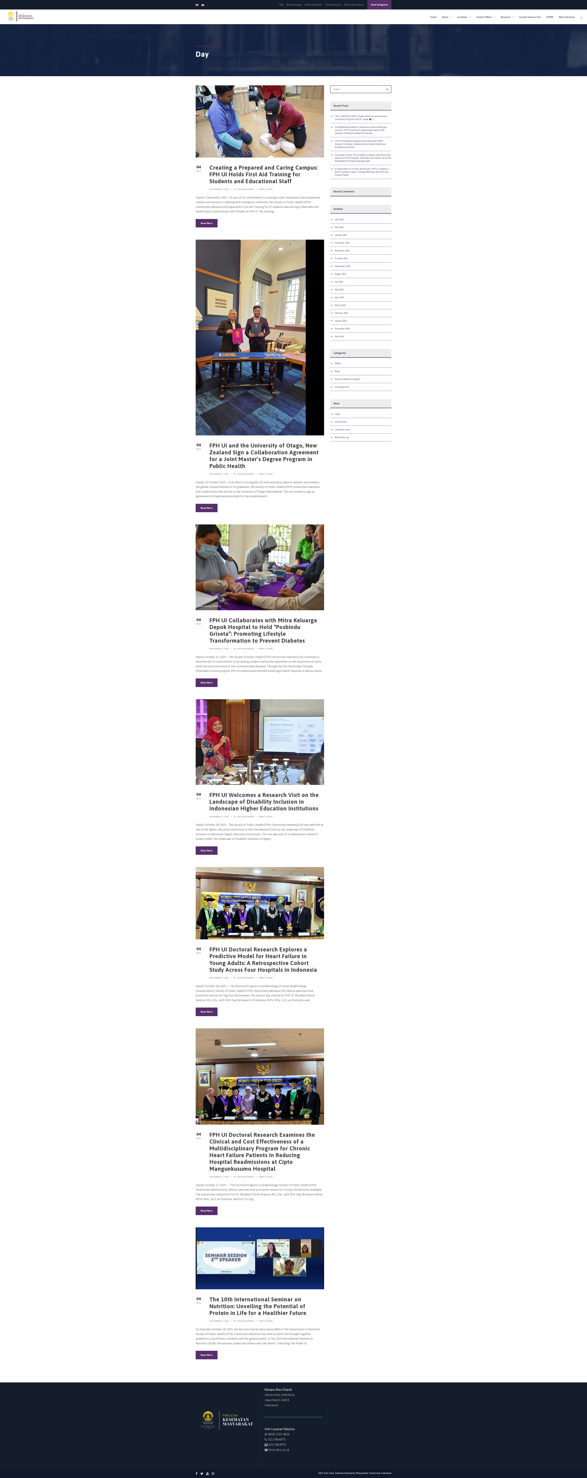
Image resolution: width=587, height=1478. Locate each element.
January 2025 (341, 321)
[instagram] (213, 1473)
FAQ (281, 4)
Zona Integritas (379, 4)
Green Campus (294, 4)
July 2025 (339, 282)
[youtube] (207, 1473)
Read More (206, 223)
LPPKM (549, 17)
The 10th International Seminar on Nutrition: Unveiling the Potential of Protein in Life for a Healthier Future (257, 1306)
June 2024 (339, 336)
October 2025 (341, 258)
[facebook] (196, 1473)
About (445, 17)
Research (505, 17)
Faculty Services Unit (530, 17)
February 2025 (341, 313)
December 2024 (342, 328)
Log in (337, 414)
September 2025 (342, 266)
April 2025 (339, 297)
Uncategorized (342, 387)
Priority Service (333, 4)
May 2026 (339, 227)
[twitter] (201, 1473)
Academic (462, 17)
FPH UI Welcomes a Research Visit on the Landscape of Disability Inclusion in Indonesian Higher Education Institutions (264, 802)
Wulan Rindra (245, 189)
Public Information (354, 4)
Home (433, 17)
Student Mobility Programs (347, 379)
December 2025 (342, 243)
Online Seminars (313, 4)
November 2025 (342, 250)
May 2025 (339, 289)
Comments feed (342, 429)
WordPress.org (342, 437)
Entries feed (340, 422)
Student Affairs (484, 17)
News (270, 189)
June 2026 (339, 219)
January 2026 (341, 235)
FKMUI (262, 189)
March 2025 (340, 305)
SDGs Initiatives (567, 17)
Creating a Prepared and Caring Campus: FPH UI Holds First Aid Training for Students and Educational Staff (263, 174)
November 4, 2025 (219, 189)
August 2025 (340, 274)
